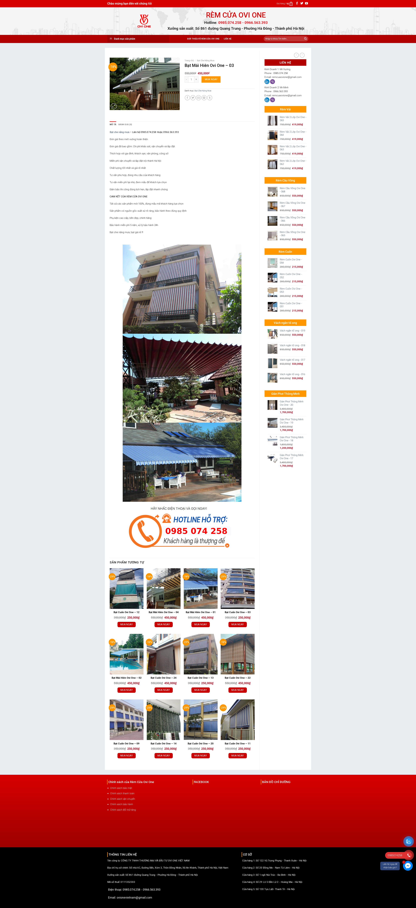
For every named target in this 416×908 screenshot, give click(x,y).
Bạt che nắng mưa (119, 132)
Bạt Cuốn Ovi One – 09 (126, 743)
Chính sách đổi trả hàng (123, 809)
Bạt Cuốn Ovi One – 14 (163, 743)
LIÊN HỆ (228, 39)
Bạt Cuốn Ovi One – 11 (238, 743)
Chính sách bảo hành (121, 804)
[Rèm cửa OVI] (144, 23)
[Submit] (305, 38)
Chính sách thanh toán (122, 793)
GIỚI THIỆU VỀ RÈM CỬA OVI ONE (203, 39)
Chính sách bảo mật (121, 788)
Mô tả (113, 124)
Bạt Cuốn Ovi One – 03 (238, 612)
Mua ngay (211, 79)
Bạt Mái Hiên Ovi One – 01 (201, 612)
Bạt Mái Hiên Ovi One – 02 (127, 677)
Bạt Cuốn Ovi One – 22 (238, 677)
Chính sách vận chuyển (122, 798)
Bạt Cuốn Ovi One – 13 (201, 677)
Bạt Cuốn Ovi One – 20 (201, 743)
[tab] (113, 124)
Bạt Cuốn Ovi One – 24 (163, 677)
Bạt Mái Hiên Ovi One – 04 (164, 612)
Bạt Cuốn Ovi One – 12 (126, 612)
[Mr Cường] (267, 81)
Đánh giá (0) (125, 124)
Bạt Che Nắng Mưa (205, 60)
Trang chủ (189, 60)
